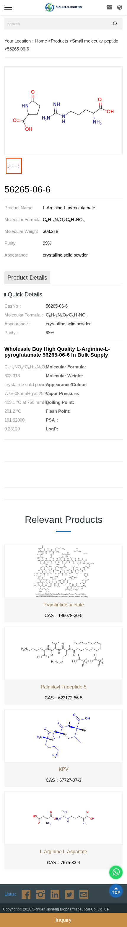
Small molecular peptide (95, 40)
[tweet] (67, 894)
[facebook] (23, 894)
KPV (64, 769)
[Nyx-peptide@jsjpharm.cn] (81, 894)
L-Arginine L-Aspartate (63, 851)
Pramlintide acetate (63, 604)
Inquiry (63, 920)
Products (59, 40)
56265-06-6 (18, 48)
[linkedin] (52, 894)
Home (41, 40)
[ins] (38, 894)
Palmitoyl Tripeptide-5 (64, 686)
